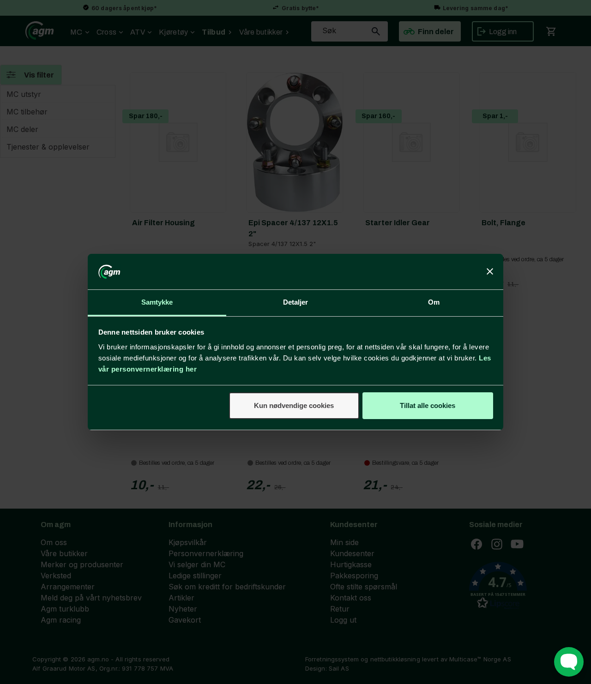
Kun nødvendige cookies (294, 405)
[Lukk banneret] (490, 272)
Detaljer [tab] (295, 302)
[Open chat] (569, 662)
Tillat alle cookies (427, 405)
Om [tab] (434, 302)
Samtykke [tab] (157, 302)
